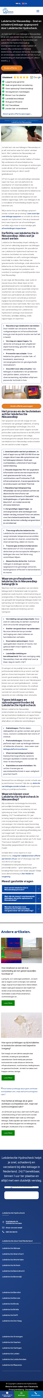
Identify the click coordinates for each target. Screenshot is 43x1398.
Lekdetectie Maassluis (12, 1365)
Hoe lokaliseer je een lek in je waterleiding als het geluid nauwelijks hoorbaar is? (19, 971)
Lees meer (8, 1003)
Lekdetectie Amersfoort (13, 1254)
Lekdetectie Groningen (12, 1337)
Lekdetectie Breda (10, 1304)
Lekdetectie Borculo (11, 1298)
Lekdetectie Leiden (10, 1354)
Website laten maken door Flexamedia (21, 1386)
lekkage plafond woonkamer (15, 749)
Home (7, 120)
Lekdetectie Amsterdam (13, 1260)
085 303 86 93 (11, 1232)
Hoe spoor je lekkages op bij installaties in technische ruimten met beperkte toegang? (20, 1045)
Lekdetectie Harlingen (12, 1348)
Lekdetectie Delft (10, 1315)
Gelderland (32, 120)
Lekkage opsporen (18, 120)
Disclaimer (29, 1389)
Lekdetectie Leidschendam (14, 1360)
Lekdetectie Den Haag (12, 1321)
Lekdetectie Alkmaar (11, 1248)
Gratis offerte (10, 68)
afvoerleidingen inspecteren (14, 228)
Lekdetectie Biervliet (11, 1293)
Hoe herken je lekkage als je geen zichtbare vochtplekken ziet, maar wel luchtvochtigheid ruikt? (19, 1104)
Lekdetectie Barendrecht (13, 1271)
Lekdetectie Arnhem (11, 1265)
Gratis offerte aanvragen (21, 406)
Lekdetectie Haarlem (11, 1342)
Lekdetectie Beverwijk (12, 1277)
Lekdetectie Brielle (10, 1310)
